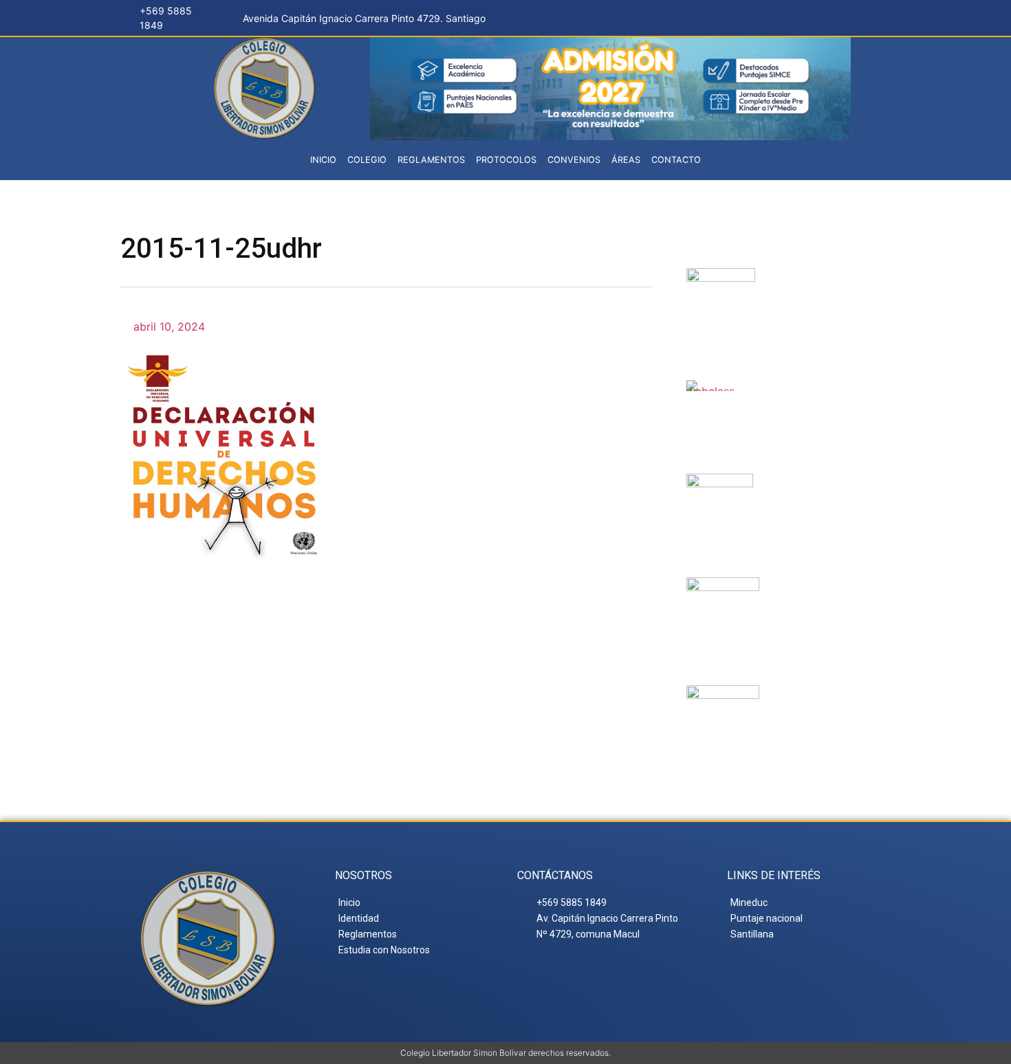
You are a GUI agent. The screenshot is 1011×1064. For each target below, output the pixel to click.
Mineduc (802, 490)
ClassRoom (803, 396)
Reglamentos (431, 160)
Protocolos (506, 160)
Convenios (573, 160)
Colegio (367, 160)
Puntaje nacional (809, 605)
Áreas (625, 160)
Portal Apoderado (821, 713)
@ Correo (815, 284)
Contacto (676, 160)
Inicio (323, 160)
